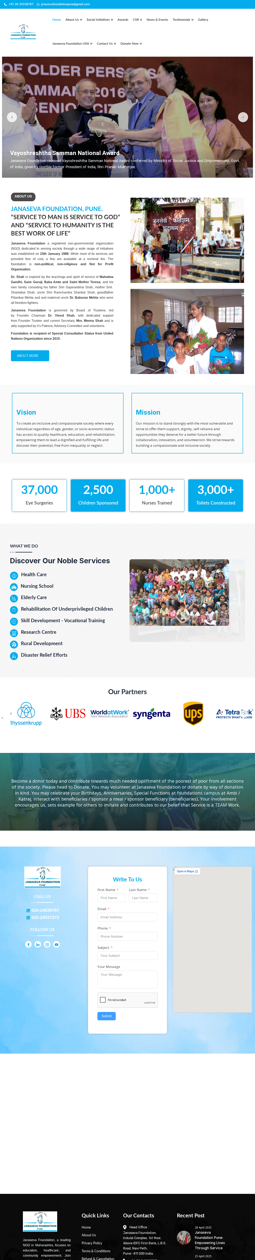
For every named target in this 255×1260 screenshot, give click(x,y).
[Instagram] (47, 944)
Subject (103, 947)
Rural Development (42, 643)
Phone (103, 928)
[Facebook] (28, 944)
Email (101, 909)
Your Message (108, 966)
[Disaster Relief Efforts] (14, 656)
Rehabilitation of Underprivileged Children (67, 609)
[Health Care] (14, 576)
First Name (106, 889)
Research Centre (38, 632)
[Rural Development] (14, 645)
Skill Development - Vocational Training (63, 620)
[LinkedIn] (37, 944)
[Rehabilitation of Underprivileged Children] (14, 610)
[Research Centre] (14, 633)
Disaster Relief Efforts (44, 655)
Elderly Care (34, 597)
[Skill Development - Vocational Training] (14, 622)
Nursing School (37, 586)
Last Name (138, 889)
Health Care (34, 574)
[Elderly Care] (14, 599)
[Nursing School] (14, 587)
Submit (107, 1016)
